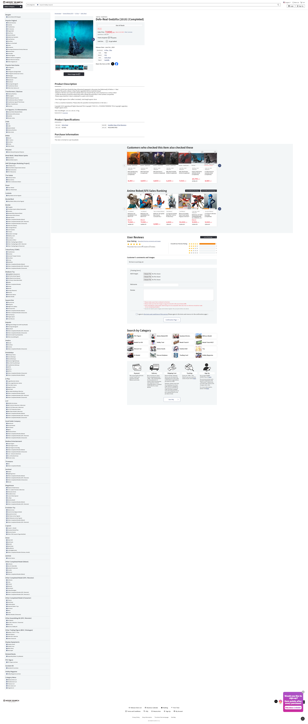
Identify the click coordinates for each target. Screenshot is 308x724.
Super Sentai (11, 217)
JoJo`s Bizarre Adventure (14, 454)
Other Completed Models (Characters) (18, 480)
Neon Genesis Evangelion (14, 57)
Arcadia (10, 570)
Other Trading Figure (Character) (16, 246)
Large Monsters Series (13, 381)
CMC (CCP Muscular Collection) (16, 407)
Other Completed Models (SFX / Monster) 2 (19, 594)
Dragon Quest (11, 316)
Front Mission (11, 319)
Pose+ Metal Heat (12, 189)
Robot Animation (12, 170)
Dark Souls (10, 542)
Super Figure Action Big (14, 447)
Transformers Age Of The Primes (16, 102)
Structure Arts (11, 308)
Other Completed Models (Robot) (16, 219)
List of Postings (208, 237)
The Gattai (10, 427)
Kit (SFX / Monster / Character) (15, 622)
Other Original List (12, 61)
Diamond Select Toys (13, 606)
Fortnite (10, 347)
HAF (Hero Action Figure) (14, 516)
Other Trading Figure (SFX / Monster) (17, 244)
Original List (11, 688)
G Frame (10, 231)
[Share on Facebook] (116, 63)
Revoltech (10, 82)
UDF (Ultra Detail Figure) (14, 276)
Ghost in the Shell (12, 43)
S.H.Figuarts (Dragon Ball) (14, 71)
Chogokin (10, 207)
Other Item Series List (13, 88)
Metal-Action (11, 510)
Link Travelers (11, 229)
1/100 (9, 126)
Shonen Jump (11, 118)
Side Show (10, 602)
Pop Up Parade (11, 425)
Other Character (12, 638)
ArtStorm (10, 564)
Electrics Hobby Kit (12, 626)
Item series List (12, 686)
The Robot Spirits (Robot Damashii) (17, 209)
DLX (9, 463)
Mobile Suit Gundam (13, 37)
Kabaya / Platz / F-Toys (13, 632)
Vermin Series (11, 558)
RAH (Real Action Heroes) (14, 278)
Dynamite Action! (12, 514)
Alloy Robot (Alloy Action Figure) (16, 201)
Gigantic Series (11, 387)
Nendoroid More (12, 431)
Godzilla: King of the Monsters (117, 125)
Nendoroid (10, 80)
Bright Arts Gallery (12, 306)
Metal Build (11, 157)
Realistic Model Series (13, 487)
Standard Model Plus (13, 530)
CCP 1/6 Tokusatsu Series (14, 409)
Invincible (10, 53)
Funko (9, 612)
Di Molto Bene (11, 604)
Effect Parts (11, 648)
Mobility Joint (11, 236)
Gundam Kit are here (13, 668)
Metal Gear (10, 546)
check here (150, 386)
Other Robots (11, 634)
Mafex (9, 69)
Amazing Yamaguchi (13, 84)
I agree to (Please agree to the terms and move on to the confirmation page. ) (173, 314)
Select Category (9, 6)
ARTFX (9, 367)
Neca (9, 610)
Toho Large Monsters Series (15, 383)
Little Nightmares (12, 550)
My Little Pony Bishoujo (14, 363)
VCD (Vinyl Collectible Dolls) (15, 280)
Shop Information (147, 717)
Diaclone (10, 106)
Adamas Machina (12, 94)
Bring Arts (10, 304)
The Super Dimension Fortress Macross (18, 49)
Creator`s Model (12, 528)
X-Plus (106, 50)
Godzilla (10, 25)
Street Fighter (11, 55)
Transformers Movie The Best (15, 100)
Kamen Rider (11, 51)
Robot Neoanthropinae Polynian (16, 152)
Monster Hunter (12, 532)
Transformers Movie (13, 86)
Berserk (10, 544)
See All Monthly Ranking (208, 191)
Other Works (11, 146)
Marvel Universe (12, 22)
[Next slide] (93, 39)
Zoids (9, 45)
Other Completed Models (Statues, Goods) (19, 552)
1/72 (9, 124)
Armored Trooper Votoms (14, 256)
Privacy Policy (136, 717)
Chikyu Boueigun (12, 590)
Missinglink (10, 96)
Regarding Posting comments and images (149, 241)
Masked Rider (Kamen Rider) (15, 213)
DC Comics (10, 140)
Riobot (9, 471)
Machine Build (11, 500)
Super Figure (11, 443)
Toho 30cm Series (12, 385)
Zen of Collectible (12, 566)
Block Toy (10, 624)
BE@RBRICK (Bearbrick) (14, 274)
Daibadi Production (13, 568)
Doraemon (10, 47)
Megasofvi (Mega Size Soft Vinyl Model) (18, 324)
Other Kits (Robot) (12, 225)
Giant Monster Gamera (13, 59)
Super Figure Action (13, 445)
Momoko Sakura (12, 294)
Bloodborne (11, 548)
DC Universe (11, 29)
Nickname (133, 284)
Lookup (9, 498)
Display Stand (11, 644)
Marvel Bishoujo (12, 359)
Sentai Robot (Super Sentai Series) (16, 167)
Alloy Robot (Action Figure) (14, 195)
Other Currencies (128, 32)
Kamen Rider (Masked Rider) (15, 112)
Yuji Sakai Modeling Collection (15, 391)
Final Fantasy (11, 39)
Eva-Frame (10, 238)
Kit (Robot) (10, 620)
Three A (10, 600)
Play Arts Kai (11, 302)
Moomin (10, 292)
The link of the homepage (161, 717)
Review (132, 290)
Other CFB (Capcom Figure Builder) (17, 534)
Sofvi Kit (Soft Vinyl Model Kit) (15, 335)
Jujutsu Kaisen (11, 35)
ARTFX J (10, 369)
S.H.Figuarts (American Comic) (15, 73)
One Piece (10, 33)
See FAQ (171, 399)
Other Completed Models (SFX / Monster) (18, 221)
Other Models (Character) (14, 614)
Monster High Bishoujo (13, 361)
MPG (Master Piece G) (13, 98)
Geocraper (10, 650)
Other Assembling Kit (13, 337)
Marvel (9, 138)
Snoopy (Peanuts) (12, 290)
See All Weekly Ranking (192, 191)
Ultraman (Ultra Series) (14, 114)
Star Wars (10, 41)
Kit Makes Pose (11, 165)
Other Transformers (13, 104)
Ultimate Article (12, 492)
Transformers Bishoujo (13, 365)
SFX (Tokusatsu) (12, 172)
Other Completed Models (14, 284)
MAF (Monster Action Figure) (15, 518)
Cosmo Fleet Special (13, 496)
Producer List (11, 684)
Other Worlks (11, 296)
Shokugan (10, 75)
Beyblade (10, 262)
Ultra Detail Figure (12, 77)
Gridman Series (12, 177)
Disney (9, 144)
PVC (105, 55)
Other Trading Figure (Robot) (15, 242)
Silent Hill (10, 540)
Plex (110, 50)
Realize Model (11, 128)
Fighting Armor (11, 473)
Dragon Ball (11, 31)
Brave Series (11, 179)
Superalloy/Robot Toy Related (15, 656)
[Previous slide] (54, 39)
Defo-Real (10, 389)
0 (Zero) (10, 584)
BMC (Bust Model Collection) (15, 411)
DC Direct (10, 608)
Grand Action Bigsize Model (15, 512)
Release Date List (12, 679)
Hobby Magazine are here (14, 674)
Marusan (10, 586)
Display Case (11, 646)
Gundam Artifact (12, 240)
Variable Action (11, 494)
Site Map (173, 717)
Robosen (10, 572)
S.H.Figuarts (11, 67)
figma (9, 429)
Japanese (65, 113)
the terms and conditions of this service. (156, 314)
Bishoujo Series (12, 354)
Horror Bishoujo (12, 357)
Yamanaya (10, 588)
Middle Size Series (12, 403)
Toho (9, 582)
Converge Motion (12, 227)
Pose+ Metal (11, 187)
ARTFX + (10, 371)
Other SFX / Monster (13, 636)
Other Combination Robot (14, 181)
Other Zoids (11, 132)
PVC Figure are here (13, 662)
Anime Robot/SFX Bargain (14, 17)
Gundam (10, 211)
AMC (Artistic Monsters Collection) (16, 405)
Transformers (11, 27)
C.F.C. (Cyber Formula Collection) (16, 489)
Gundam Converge (12, 234)
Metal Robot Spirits (13, 160)
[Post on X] (112, 63)
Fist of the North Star (13, 456)
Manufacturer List (12, 681)
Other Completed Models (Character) (17, 223)
